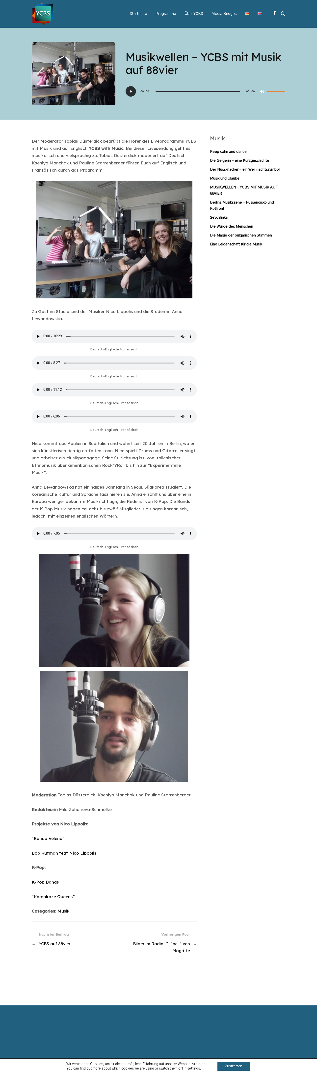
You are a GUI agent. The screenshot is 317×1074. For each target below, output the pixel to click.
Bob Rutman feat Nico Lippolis (64, 853)
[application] (205, 91)
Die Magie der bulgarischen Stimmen (241, 235)
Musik (63, 911)
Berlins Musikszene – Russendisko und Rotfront (242, 206)
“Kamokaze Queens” (53, 896)
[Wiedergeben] (131, 91)
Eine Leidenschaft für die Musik (236, 244)
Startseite (138, 14)
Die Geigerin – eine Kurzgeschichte (239, 160)
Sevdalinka (219, 217)
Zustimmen (233, 1066)
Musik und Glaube (224, 178)
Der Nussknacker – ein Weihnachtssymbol (245, 169)
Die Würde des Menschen (231, 226)
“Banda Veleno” (48, 838)
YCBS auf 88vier (54, 943)
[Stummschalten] (262, 91)
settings (193, 1068)
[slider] (276, 91)
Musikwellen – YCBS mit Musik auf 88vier (244, 190)
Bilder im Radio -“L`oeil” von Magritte (161, 947)
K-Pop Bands (45, 882)
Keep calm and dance (228, 152)
